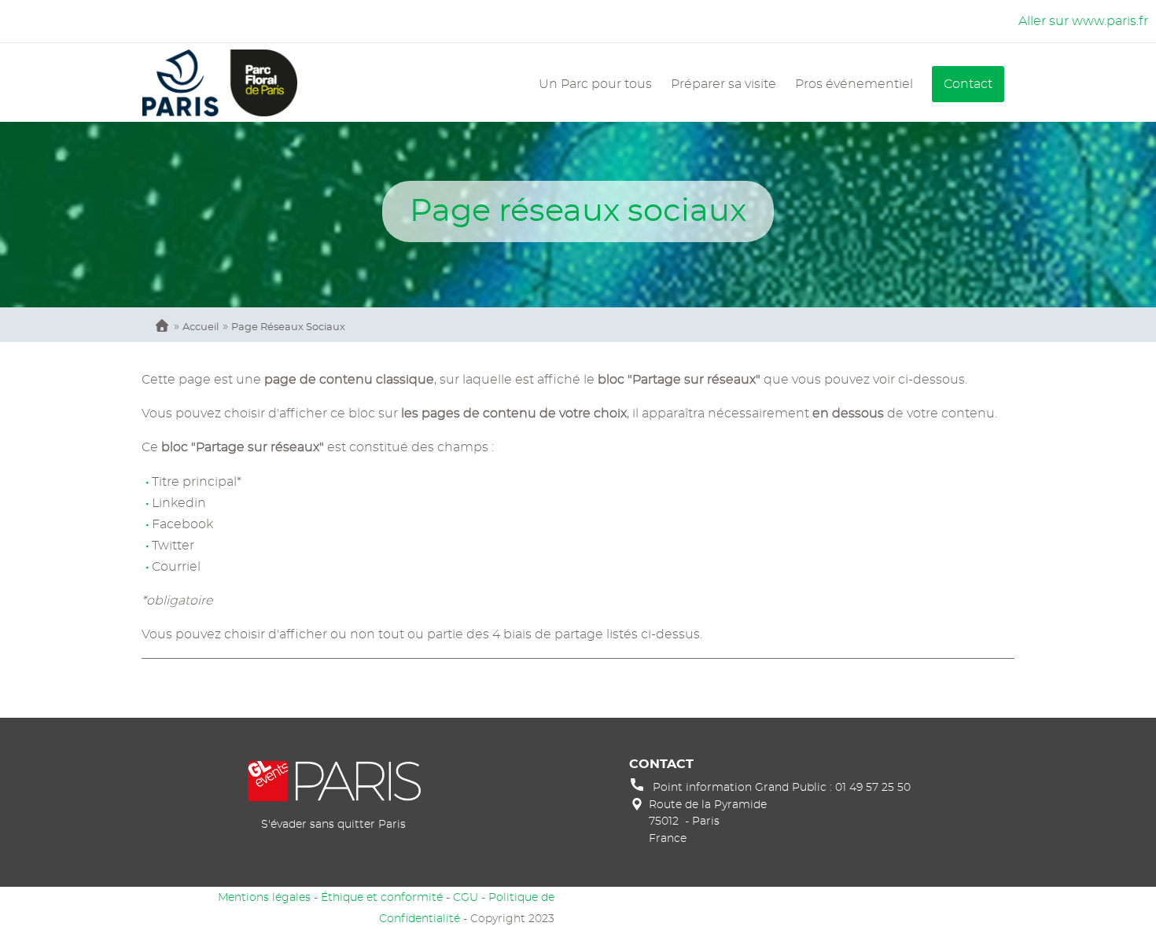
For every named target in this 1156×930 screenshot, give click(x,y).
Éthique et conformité (382, 897)
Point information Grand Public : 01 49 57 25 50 (782, 787)
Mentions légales (264, 897)
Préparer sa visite (723, 84)
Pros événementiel (854, 84)
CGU (465, 897)
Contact (968, 84)
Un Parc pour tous (595, 84)
